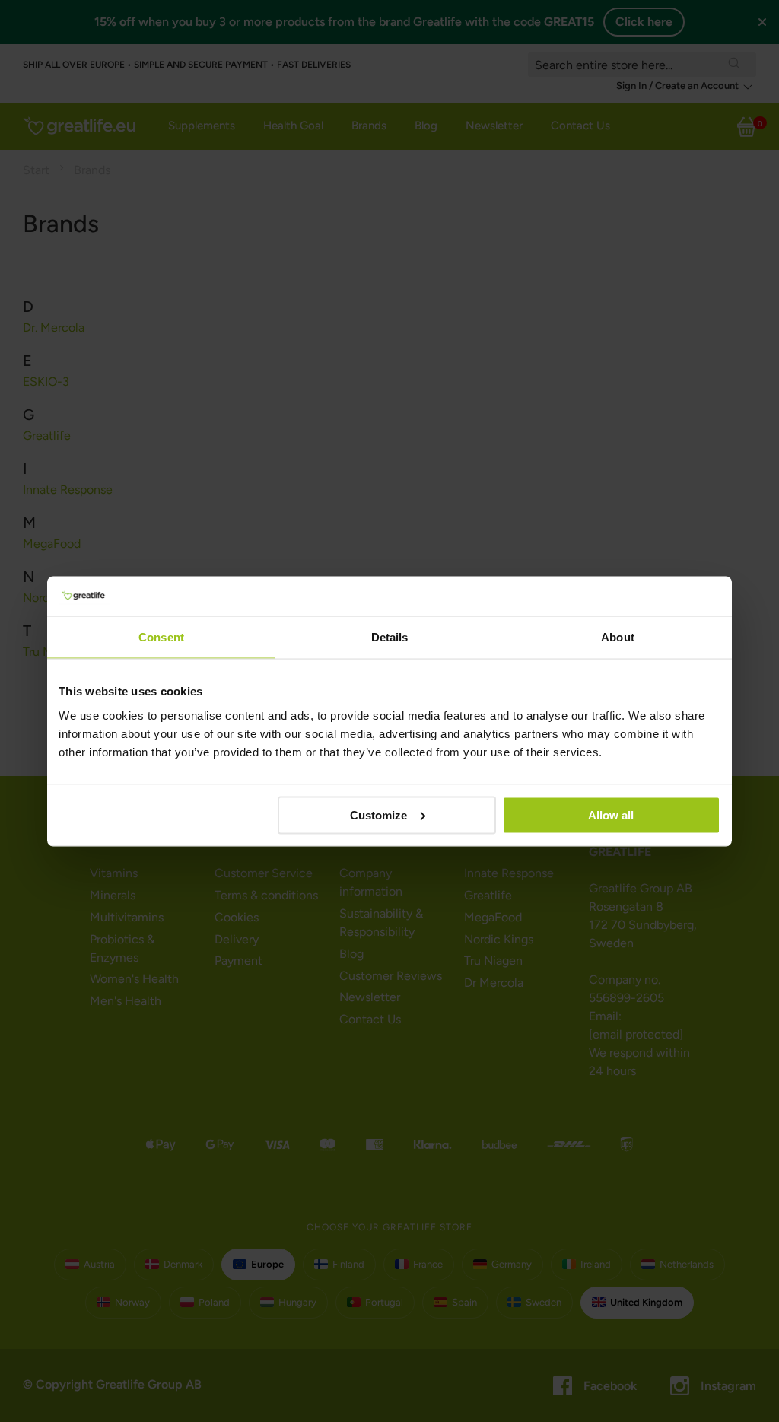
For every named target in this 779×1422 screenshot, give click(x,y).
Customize (378, 814)
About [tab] (617, 637)
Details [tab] (390, 637)
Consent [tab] (161, 637)
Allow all (611, 814)
